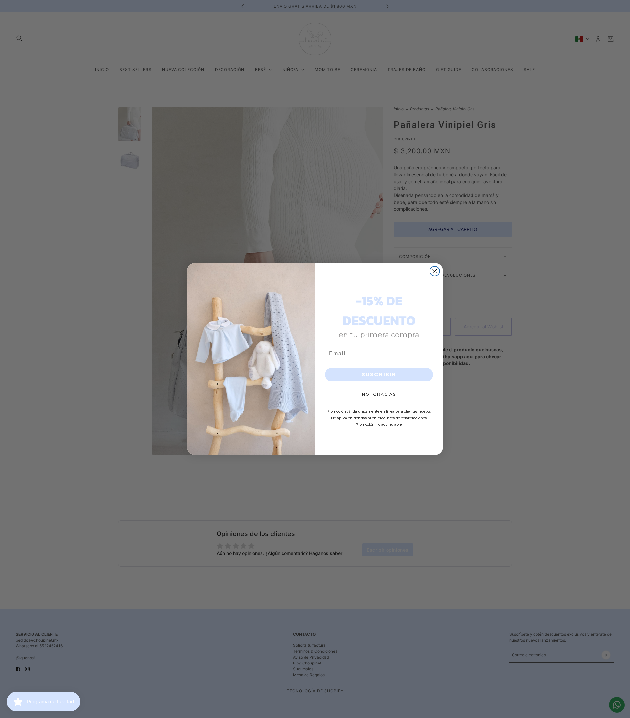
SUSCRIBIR (379, 374)
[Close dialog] (435, 271)
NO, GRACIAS (379, 394)
